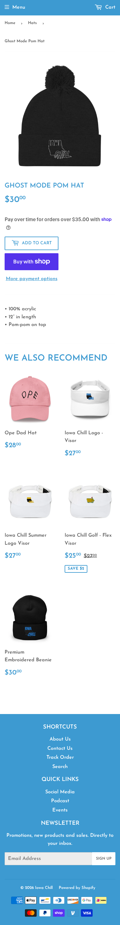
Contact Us (60, 748)
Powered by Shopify (77, 888)
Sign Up (103, 859)
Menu (18, 7)
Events (60, 810)
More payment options (32, 278)
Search (60, 766)
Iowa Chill (44, 888)
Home (10, 23)
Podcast (60, 801)
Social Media (60, 792)
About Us (60, 739)
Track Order (60, 757)
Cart (109, 7)
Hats (32, 23)
